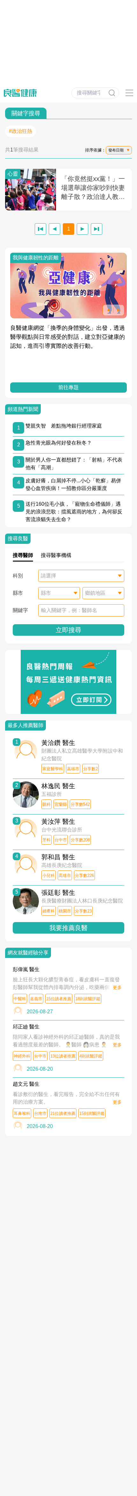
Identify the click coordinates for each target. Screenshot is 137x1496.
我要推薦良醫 (68, 927)
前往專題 (68, 387)
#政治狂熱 (20, 131)
